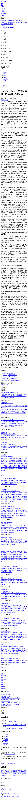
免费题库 (11, 24)
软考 (10, 22)
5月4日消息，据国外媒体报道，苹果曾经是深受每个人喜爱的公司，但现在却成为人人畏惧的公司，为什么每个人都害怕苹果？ (14, 570)
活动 (4, 80)
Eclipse (10, 537)
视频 (4, 73)
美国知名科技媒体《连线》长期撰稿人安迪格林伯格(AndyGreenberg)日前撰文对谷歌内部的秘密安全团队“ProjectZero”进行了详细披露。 (14, 542)
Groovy (2, 522)
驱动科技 (21, 770)
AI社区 (5, 77)
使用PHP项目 (7, 591)
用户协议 (5, 743)
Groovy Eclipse (4, 384)
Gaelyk (11, 522)
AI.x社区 (24, 725)
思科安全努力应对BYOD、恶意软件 (12, 646)
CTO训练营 (19, 728)
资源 (4, 27)
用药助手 (6, 403)
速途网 (16, 772)
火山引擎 (13, 775)
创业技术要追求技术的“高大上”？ (11, 579)
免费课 (2, 10)
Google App (7, 522)
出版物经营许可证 (10, 763)
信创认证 (13, 22)
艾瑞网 (7, 772)
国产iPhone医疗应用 (9, 392)
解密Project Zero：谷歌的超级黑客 (11, 539)
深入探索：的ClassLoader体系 (11, 605)
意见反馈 (5, 740)
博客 (2, 3)
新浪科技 (3, 770)
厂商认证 (22, 22)
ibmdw (2, 455)
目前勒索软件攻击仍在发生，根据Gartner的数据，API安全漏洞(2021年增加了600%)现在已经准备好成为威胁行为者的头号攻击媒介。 (13, 482)
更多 (7, 691)
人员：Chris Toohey (8, 444)
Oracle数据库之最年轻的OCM (10, 618)
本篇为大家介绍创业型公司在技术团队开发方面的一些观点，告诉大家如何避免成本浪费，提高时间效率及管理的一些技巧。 (14, 582)
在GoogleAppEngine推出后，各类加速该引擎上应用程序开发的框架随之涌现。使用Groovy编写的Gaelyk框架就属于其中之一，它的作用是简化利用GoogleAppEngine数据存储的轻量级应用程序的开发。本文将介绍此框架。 (14, 514)
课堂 (8, 27)
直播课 (16, 20)
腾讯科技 (7, 770)
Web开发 (3, 506)
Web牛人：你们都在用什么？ (10, 491)
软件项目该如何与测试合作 (11, 658)
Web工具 (7, 506)
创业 (2, 589)
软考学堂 (20, 20)
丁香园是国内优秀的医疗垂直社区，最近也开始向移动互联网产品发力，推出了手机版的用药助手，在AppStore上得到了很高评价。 (14, 396)
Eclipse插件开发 (4, 537)
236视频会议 (14, 773)
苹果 (2, 577)
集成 (4, 442)
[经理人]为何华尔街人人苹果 (9, 566)
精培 (10, 728)
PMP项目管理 (5, 24)
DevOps (5, 489)
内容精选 (5, 72)
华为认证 (18, 22)
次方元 (9, 775)
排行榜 (9, 20)
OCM (8, 631)
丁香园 (2, 403)
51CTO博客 (6, 725)
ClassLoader (7, 617)
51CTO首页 (3, 1)
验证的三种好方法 (8, 434)
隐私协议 (5, 744)
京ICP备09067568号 (10, 754)
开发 (2, 442)
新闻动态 (5, 736)
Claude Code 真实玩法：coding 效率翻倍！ (13, 551)
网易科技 (12, 770)
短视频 (12, 20)
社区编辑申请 (4, 85)
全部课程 (3, 22)
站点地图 (5, 738)
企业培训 (3, 12)
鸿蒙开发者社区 (5, 13)
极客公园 (8, 773)
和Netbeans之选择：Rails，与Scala (12, 420)
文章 (2, 27)
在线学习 (3, 25)
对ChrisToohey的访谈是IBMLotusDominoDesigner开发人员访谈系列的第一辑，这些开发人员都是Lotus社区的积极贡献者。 (14, 448)
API (6, 442)
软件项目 (3, 667)
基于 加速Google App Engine (10, 508)
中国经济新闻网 (22, 772)
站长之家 (11, 772)
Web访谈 (11, 506)
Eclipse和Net (4, 432)
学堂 (2, 5)
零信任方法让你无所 (7, 456)
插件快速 (6, 523)
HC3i (12, 721)
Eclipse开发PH (4, 603)
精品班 (2, 6)
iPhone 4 (11, 403)
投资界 (5, 775)
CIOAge (9, 721)
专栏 (11, 27)
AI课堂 (2, 15)
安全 (2, 489)
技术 (4, 589)
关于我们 (5, 734)
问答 (6, 27)
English (5, 741)
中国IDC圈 (20, 773)
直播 (13, 27)
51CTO (5, 721)
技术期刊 (5, 79)
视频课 (2, 20)
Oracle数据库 (4, 631)
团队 (6, 589)
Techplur (15, 721)
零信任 (2, 475)
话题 (4, 75)
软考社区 (3, 8)
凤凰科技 (16, 770)
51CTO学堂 (6, 728)
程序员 (2, 645)
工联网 (4, 773)
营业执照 (3, 763)
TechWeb (4, 772)
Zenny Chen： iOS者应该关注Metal (11, 632)
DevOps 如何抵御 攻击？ (9, 478)
